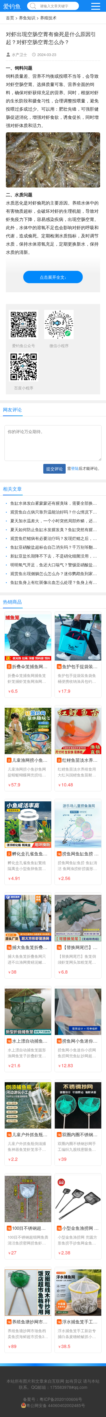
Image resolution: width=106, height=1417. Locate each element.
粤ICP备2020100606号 (60, 1399)
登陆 (75, 468)
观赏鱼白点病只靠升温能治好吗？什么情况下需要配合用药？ (55, 512)
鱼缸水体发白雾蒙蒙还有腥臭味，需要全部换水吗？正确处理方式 (55, 503)
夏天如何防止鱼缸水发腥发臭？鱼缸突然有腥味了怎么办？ (55, 529)
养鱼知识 (27, 18)
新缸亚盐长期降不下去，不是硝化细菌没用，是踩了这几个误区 (55, 556)
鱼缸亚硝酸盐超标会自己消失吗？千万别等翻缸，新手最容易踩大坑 (55, 547)
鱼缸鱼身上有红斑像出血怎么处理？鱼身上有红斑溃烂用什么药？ (55, 582)
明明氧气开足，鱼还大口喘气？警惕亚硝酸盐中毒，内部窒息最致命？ (55, 565)
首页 (10, 18)
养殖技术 (48, 18)
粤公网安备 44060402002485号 (55, 1405)
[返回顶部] (94, 1269)
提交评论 (54, 469)
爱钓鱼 (12, 6)
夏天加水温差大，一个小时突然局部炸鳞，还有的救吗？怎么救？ (55, 520)
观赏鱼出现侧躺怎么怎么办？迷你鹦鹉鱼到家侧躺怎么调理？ (55, 573)
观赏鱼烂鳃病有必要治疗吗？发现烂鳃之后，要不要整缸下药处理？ (55, 538)
